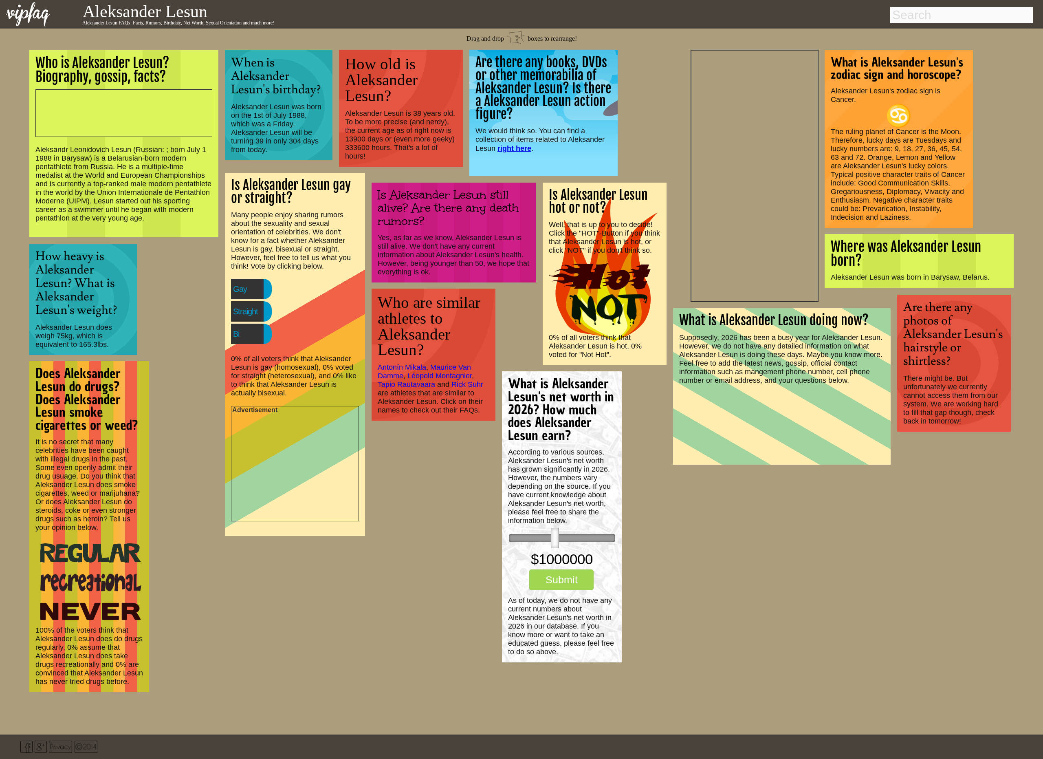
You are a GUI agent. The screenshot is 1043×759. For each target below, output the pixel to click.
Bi (236, 333)
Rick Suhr (467, 384)
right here (514, 148)
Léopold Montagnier (439, 376)
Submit (562, 579)
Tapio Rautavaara (406, 384)
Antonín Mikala (402, 367)
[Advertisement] (754, 175)
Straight (245, 311)
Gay (240, 289)
